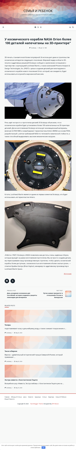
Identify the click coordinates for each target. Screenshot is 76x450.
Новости (30, 397)
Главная (7, 397)
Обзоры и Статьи (16, 397)
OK (43, 447)
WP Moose (55, 404)
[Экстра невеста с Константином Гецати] (38, 371)
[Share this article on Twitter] (12, 281)
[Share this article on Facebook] (7, 281)
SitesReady (33, 48)
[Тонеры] (38, 316)
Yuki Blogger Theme (36, 404)
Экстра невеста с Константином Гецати (21, 380)
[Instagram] (40, 27)
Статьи (44, 397)
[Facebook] (35, 27)
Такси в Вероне (11, 351)
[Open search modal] (73, 27)
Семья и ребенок (38, 11)
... (65, 328)
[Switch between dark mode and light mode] (70, 27)
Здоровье (38, 397)
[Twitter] (38, 27)
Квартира (51, 397)
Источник (67, 274)
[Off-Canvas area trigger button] (3, 27)
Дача (24, 397)
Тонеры (8, 325)
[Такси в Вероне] (38, 342)
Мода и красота (9, 399)
